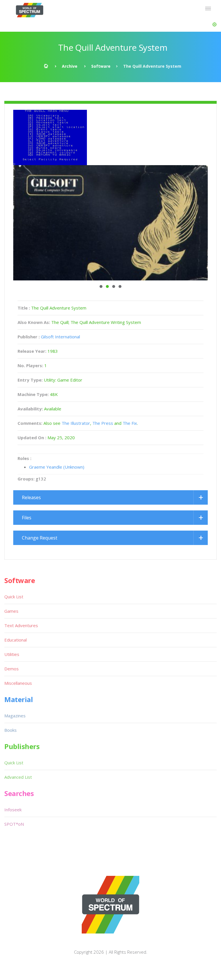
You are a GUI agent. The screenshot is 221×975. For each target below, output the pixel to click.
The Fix (130, 423)
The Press (102, 423)
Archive (69, 66)
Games (11, 611)
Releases (31, 497)
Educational (15, 640)
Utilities (11, 654)
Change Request (39, 538)
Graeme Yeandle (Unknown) (56, 467)
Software (100, 66)
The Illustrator (76, 423)
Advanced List (18, 777)
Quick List (13, 596)
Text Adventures (21, 625)
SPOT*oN (14, 824)
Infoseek (13, 809)
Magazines (15, 715)
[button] (214, 24)
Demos (11, 669)
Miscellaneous (18, 683)
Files (26, 517)
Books (10, 730)
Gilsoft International (60, 337)
